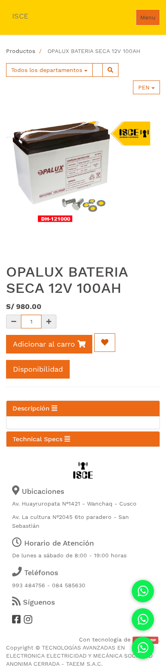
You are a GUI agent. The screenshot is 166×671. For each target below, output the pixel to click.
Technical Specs (38, 439)
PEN (144, 87)
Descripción (32, 408)
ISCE (20, 16)
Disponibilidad (38, 369)
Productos (20, 51)
